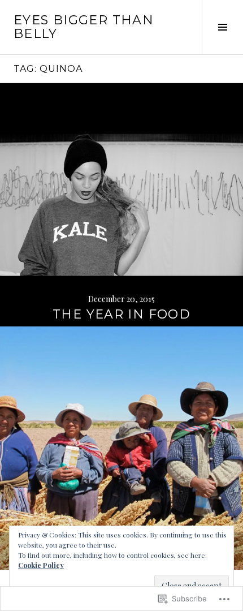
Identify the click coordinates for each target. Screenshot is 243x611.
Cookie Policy (41, 565)
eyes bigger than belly (84, 26)
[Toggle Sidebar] (222, 27)
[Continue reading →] (121, 204)
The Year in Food (121, 314)
